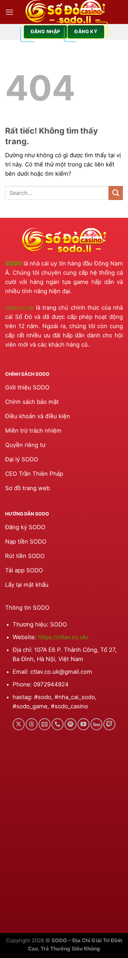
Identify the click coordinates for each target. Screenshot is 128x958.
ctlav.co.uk (19, 307)
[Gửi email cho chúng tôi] (45, 724)
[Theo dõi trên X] (19, 724)
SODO (13, 263)
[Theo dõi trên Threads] (32, 724)
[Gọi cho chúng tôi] (57, 724)
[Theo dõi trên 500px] (96, 724)
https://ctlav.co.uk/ (63, 637)
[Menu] (9, 12)
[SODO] (65, 12)
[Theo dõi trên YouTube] (83, 724)
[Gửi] (116, 193)
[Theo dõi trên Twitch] (109, 724)
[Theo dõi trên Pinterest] (70, 724)
